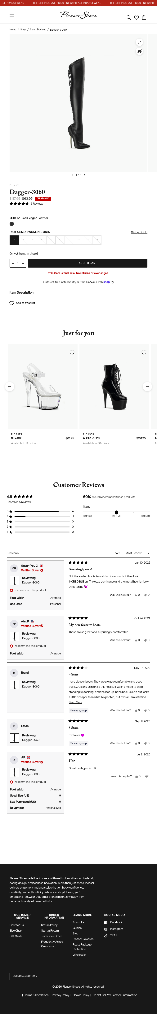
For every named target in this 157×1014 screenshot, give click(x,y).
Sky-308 (16, 438)
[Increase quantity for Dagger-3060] (23, 263)
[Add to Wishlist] (72, 352)
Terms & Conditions (36, 995)
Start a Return (50, 930)
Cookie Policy (81, 995)
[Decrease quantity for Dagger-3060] (13, 263)
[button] (26, 204)
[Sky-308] (43, 387)
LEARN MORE (82, 915)
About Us (78, 922)
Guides (77, 928)
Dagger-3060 (30, 582)
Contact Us (17, 925)
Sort (117, 553)
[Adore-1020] (114, 387)
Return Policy (49, 925)
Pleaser (16, 434)
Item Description (22, 292)
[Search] (129, 17)
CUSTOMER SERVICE (22, 916)
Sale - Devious (38, 29)
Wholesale (79, 955)
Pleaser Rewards (83, 939)
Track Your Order (51, 936)
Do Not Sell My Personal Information (115, 995)
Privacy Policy (60, 995)
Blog (75, 933)
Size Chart (16, 930)
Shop (23, 29)
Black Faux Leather (12, 224)
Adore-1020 (91, 438)
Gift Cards (16, 936)
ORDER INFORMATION (54, 916)
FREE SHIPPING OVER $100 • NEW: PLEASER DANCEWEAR (61, 3)
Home (13, 29)
